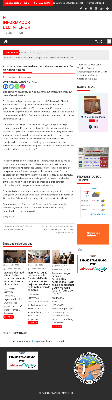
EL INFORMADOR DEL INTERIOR (16, 22)
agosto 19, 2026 (60, 265)
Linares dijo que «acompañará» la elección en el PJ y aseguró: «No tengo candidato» (58, 229)
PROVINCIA (9, 217)
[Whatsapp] (17, 86)
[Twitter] (11, 86)
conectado (31, 341)
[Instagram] (22, 86)
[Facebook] (5, 86)
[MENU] (109, 41)
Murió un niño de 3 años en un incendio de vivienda (19, 228)
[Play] (90, 127)
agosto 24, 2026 (12, 265)
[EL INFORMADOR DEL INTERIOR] (5, 41)
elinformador (26, 77)
